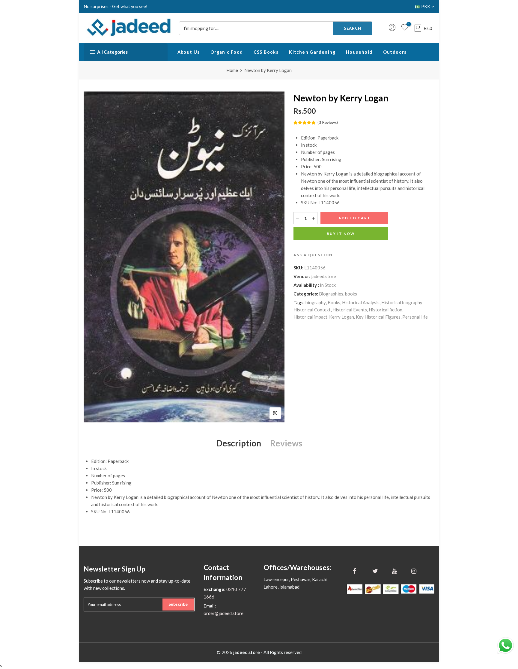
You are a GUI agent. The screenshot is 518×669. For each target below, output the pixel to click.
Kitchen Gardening (312, 52)
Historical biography (401, 302)
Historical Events (349, 309)
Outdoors (395, 52)
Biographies (331, 293)
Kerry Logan (341, 317)
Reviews (286, 443)
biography (315, 302)
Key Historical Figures (378, 317)
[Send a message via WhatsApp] (505, 645)
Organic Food (226, 52)
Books (334, 302)
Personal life (415, 317)
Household (359, 52)
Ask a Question (312, 255)
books (351, 293)
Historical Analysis (361, 302)
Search (352, 28)
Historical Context (312, 309)
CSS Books (266, 52)
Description (238, 443)
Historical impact (310, 317)
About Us (188, 52)
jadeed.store (323, 276)
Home (232, 70)
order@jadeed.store (223, 613)
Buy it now (341, 233)
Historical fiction (385, 309)
